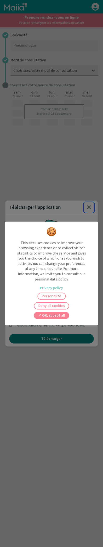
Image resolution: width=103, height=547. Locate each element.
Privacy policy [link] (51, 288)
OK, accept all (53, 315)
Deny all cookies (51, 306)
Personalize (51, 296)
